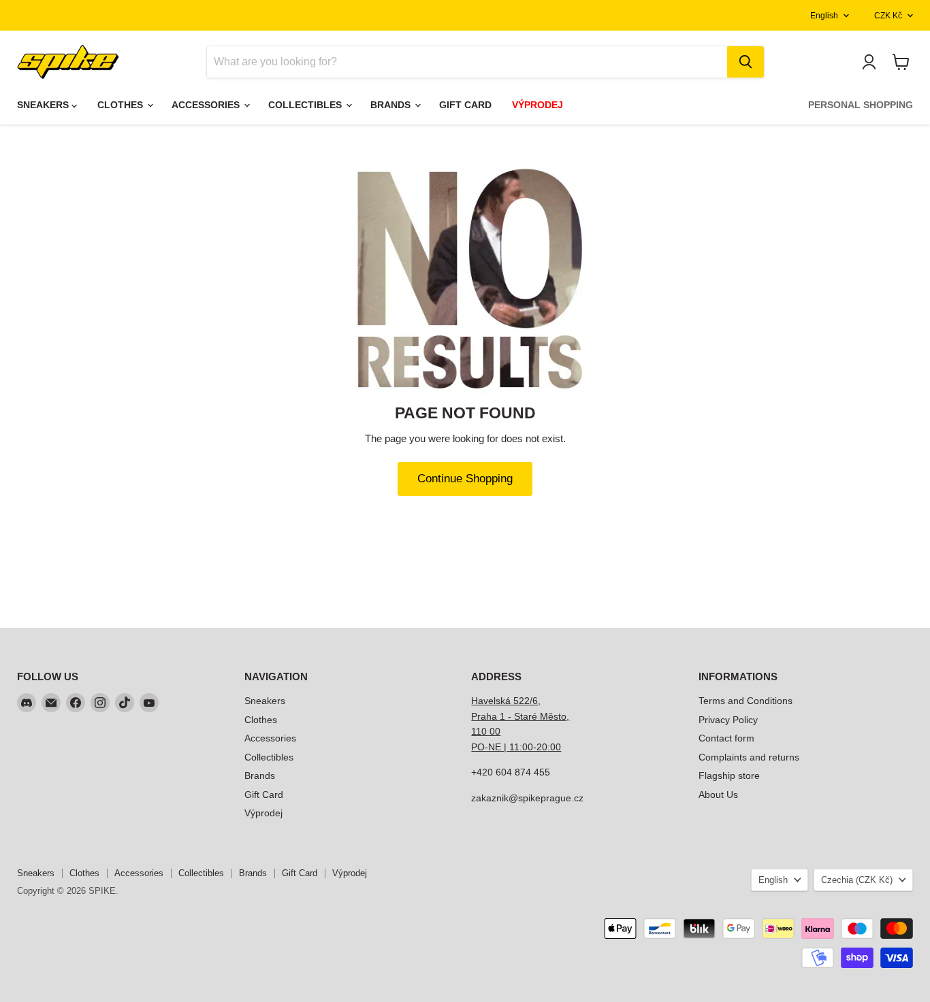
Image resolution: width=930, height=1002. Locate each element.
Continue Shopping (465, 478)
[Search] (745, 62)
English (824, 15)
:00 (554, 746)
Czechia (857, 880)
